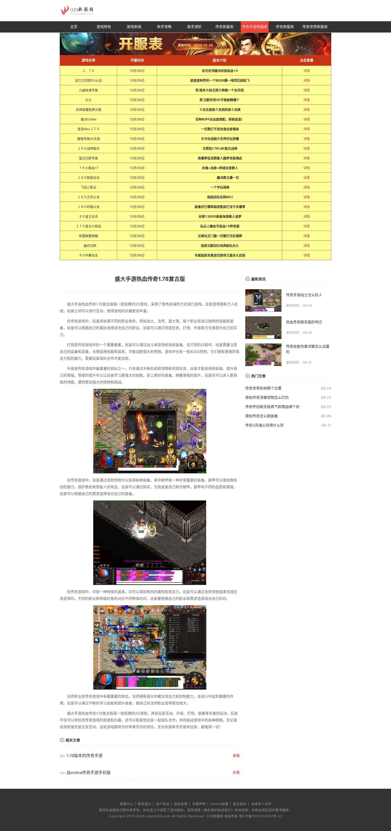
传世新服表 (285, 26)
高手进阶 (194, 26)
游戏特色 (104, 26)
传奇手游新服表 (254, 26)
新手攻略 (164, 26)
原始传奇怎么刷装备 (261, 416)
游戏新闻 (134, 26)
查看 (236, 755)
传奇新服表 (224, 26)
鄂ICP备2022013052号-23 (260, 816)
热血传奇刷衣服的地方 (304, 322)
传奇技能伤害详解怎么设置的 (307, 349)
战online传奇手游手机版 (89, 772)
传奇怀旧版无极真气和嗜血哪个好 (272, 406)
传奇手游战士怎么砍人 (304, 295)
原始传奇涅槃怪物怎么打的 (267, 397)
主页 (73, 26)
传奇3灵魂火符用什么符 (264, 425)
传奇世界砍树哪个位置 (263, 388)
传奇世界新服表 (315, 26)
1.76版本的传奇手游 (85, 755)
